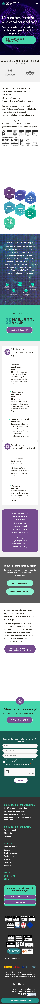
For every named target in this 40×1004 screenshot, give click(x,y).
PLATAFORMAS (11, 873)
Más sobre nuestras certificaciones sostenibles (19, 649)
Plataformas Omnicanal (20, 591)
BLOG (6, 879)
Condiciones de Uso (27, 760)
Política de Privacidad (13, 762)
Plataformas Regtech (20, 583)
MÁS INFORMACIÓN (19, 330)
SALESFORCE (9, 876)
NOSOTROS (9, 843)
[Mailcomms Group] (12, 4)
